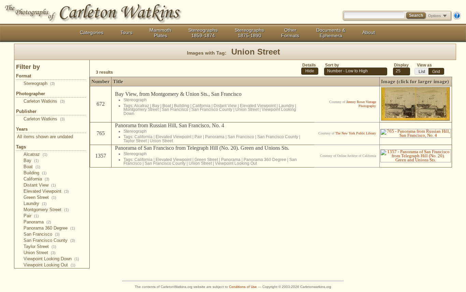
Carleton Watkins (44, 101)
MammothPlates (160, 32)
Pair (31, 215)
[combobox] (401, 71)
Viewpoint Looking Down (51, 258)
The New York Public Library (355, 133)
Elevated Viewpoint (46, 191)
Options (434, 16)
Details (309, 65)
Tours (126, 32)
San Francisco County (49, 240)
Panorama (37, 221)
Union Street (40, 252)
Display (401, 65)
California (36, 178)
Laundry (35, 203)
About (368, 32)
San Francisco (42, 234)
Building (35, 172)
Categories (91, 32)
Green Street (40, 197)
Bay (31, 160)
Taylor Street (40, 246)
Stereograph (39, 83)
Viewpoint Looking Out (49, 264)
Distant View (40, 185)
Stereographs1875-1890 (249, 32)
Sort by (332, 65)
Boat (32, 166)
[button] (309, 71)
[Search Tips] (457, 18)
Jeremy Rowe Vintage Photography (361, 104)
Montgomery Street (46, 209)
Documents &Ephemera (330, 32)
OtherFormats (290, 32)
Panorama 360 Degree (49, 228)
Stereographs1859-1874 (203, 32)
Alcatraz (35, 154)
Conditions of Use (243, 287)
